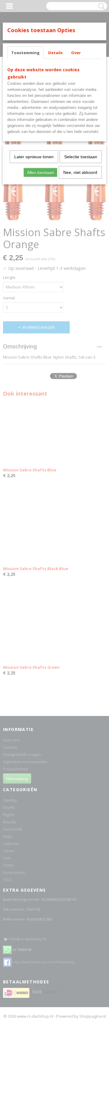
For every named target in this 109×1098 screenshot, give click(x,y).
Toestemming (25, 52)
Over (76, 52)
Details (55, 52)
